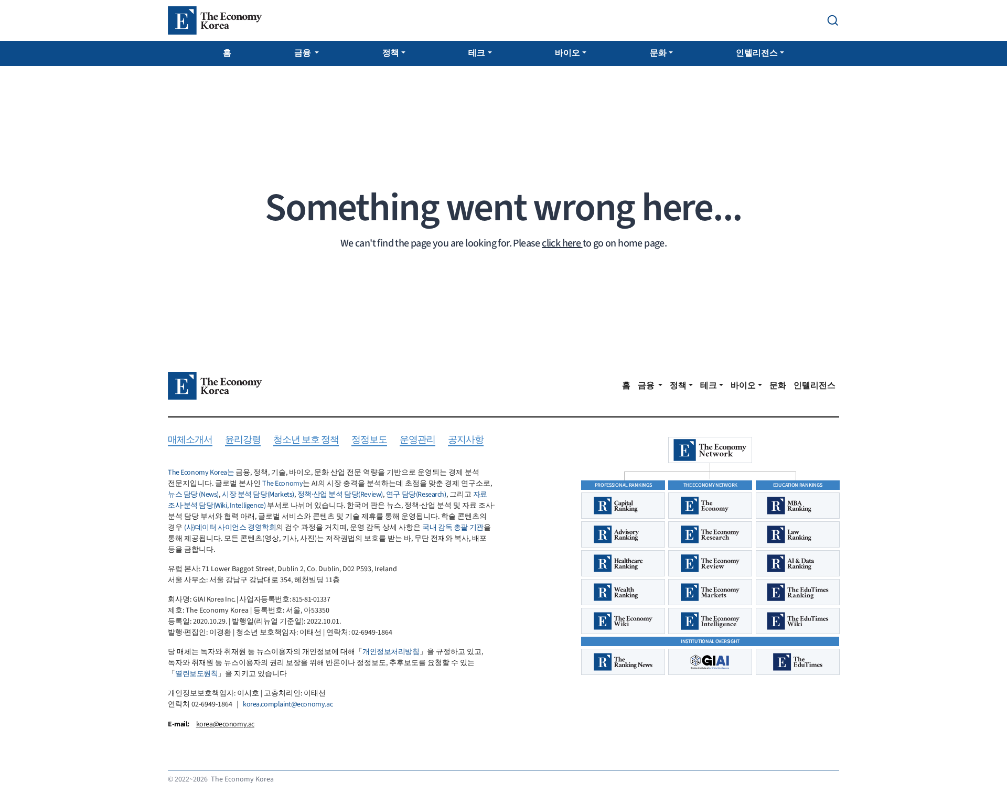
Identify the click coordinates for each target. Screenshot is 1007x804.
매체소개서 (190, 440)
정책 (390, 53)
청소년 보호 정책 (306, 440)
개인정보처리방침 (391, 652)
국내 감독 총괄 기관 (452, 527)
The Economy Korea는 (201, 472)
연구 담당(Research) (416, 494)
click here (562, 243)
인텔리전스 (757, 53)
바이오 (567, 53)
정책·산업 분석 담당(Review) (340, 494)
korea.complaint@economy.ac (288, 704)
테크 (476, 53)
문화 (658, 53)
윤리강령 (243, 440)
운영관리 (417, 440)
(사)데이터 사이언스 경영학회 (230, 527)
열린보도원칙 (196, 674)
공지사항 (466, 440)
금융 (303, 53)
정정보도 (369, 440)
